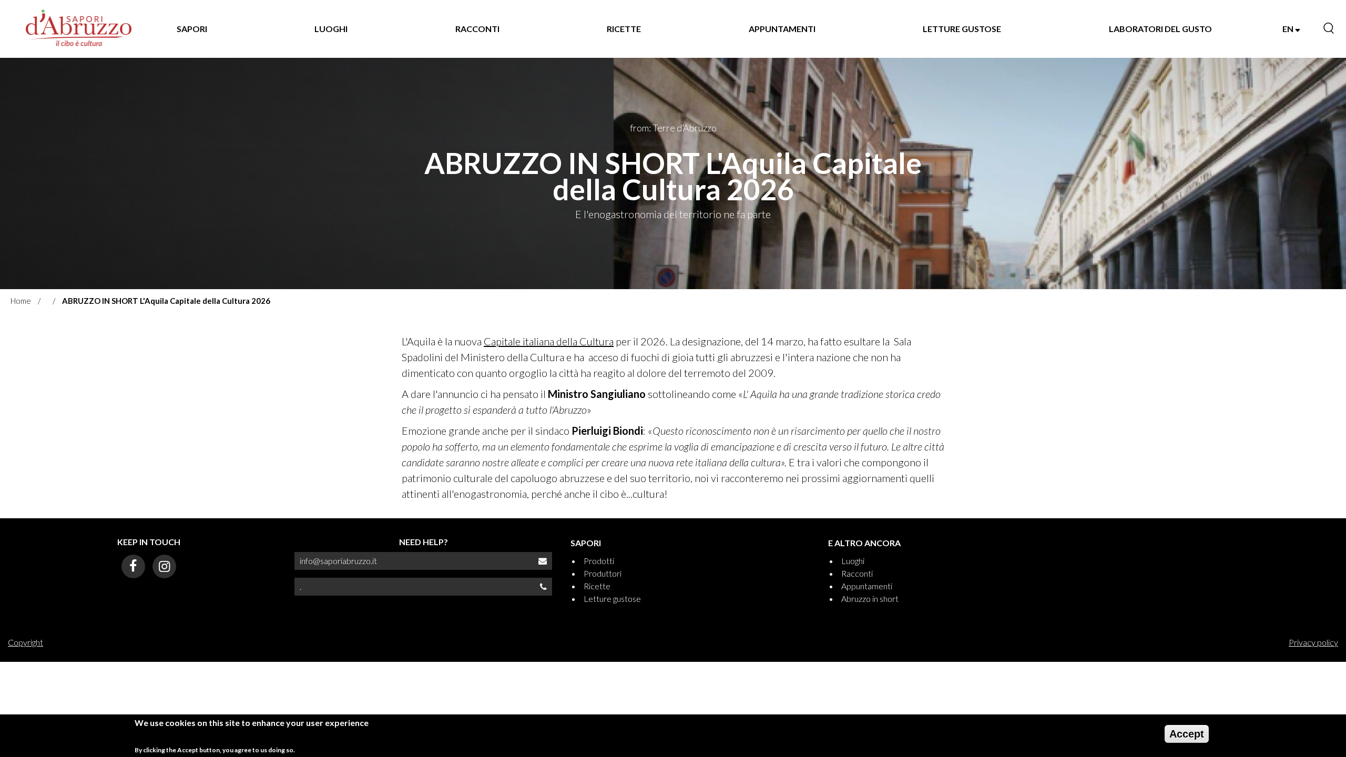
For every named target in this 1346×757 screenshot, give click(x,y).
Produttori (602, 573)
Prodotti (599, 561)
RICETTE (624, 29)
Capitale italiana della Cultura (549, 341)
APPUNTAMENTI (782, 29)
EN (1288, 29)
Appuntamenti (866, 586)
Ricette (597, 586)
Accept (1186, 734)
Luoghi (852, 561)
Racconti (857, 573)
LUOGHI (331, 29)
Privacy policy (1313, 642)
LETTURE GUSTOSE (962, 29)
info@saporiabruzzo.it (338, 561)
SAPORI (192, 29)
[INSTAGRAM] (164, 566)
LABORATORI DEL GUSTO (1160, 29)
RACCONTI (477, 29)
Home (21, 300)
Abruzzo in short (870, 598)
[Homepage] (78, 29)
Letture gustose (612, 598)
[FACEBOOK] (133, 566)
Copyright (25, 642)
